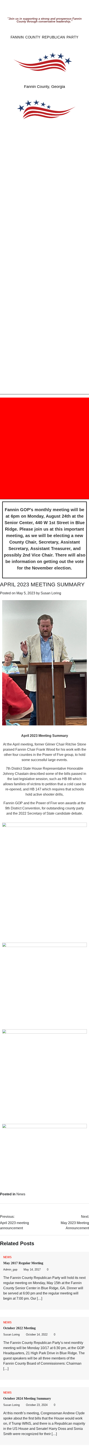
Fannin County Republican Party (45, 37)
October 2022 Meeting (19, 1328)
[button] (21, 448)
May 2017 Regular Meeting (23, 1263)
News (20, 1194)
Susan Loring (51, 593)
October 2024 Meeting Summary (27, 1398)
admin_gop (10, 1269)
